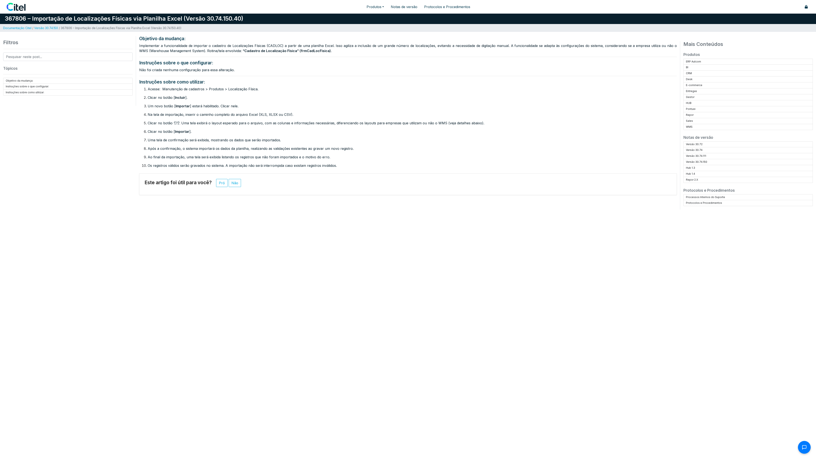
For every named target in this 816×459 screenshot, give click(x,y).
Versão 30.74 (694, 150)
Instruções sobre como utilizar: (25, 92)
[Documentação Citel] (19, 7)
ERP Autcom (693, 61)
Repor (690, 114)
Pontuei (691, 108)
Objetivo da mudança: (19, 80)
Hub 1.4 (690, 173)
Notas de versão (404, 7)
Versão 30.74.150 (46, 28)
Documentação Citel (17, 28)
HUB (688, 103)
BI (687, 67)
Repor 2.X (692, 179)
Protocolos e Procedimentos (447, 7)
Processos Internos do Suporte (705, 197)
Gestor (690, 97)
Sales (689, 120)
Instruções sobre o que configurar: (27, 86)
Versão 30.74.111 (696, 155)
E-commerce (694, 85)
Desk (689, 79)
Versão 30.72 (694, 144)
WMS (689, 126)
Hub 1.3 (690, 167)
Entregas (691, 91)
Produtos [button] (374, 7)
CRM (689, 73)
